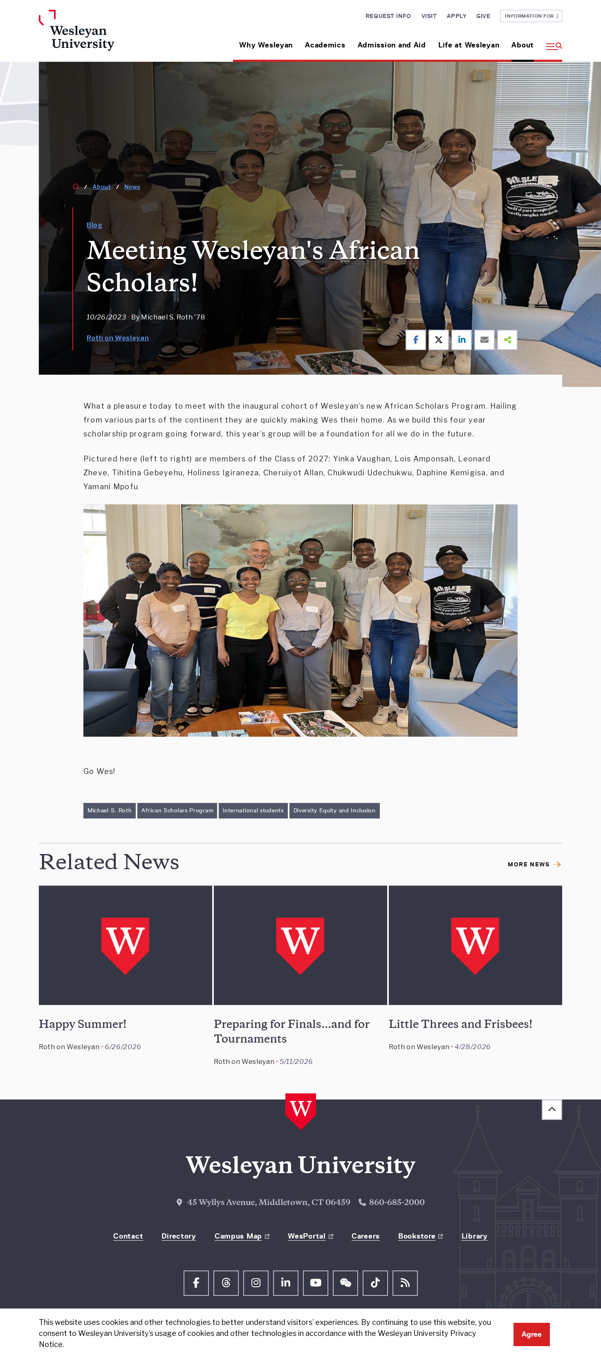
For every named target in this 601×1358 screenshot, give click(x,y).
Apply (456, 16)
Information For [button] (531, 15)
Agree (532, 1334)
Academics (325, 44)
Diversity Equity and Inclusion (335, 810)
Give (483, 16)
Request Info (388, 16)
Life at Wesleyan (469, 44)
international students (253, 810)
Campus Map (238, 1236)
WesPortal (306, 1236)
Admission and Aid (392, 44)
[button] (551, 42)
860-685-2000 (397, 1203)
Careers (366, 1236)
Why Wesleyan (266, 44)
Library (475, 1236)
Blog (95, 225)
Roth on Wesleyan (118, 338)
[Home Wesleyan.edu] (100, 36)
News (132, 186)
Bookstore (416, 1236)
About (522, 44)
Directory (178, 1236)
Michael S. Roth (109, 810)
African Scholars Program (177, 810)
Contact (128, 1236)
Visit (429, 16)
